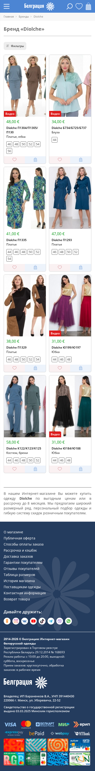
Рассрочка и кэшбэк (20, 550)
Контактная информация (25, 593)
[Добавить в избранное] (14, 160)
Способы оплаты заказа (24, 544)
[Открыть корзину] (88, 6)
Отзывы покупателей (21, 568)
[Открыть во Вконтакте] (24, 621)
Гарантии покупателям (23, 562)
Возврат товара (17, 599)
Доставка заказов (18, 556)
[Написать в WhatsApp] (68, 621)
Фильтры (17, 46)
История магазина (19, 580)
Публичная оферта (19, 538)
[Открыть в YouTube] (33, 621)
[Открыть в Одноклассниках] (7, 621)
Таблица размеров (19, 574)
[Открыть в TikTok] (42, 621)
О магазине (13, 532)
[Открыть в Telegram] (51, 621)
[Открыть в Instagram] (15, 621)
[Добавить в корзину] (35, 160)
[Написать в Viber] (59, 621)
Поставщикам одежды (22, 587)
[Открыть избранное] (79, 6)
